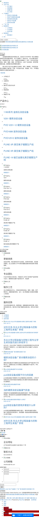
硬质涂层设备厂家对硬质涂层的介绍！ (20, 358)
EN (4, 37)
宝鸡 (14, 498)
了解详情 (2, 73)
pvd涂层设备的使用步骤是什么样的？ (19, 406)
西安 (8, 498)
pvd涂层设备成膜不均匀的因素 (18, 374)
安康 (31, 498)
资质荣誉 (9, 8)
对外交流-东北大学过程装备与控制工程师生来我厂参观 (20, 328)
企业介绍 (6, 4)
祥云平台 (21, 500)
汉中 (25, 498)
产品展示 (6, 13)
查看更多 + (7, 172)
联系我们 (6, 33)
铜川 (11, 498)
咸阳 (16, 498)
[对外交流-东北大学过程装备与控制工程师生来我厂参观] (20, 417)
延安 (22, 498)
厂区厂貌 (6, 24)
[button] (0, 434)
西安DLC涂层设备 (12, 15)
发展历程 (9, 10)
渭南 (19, 498)
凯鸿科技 (33, 500)
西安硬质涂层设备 (18, 42)
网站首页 (6, 3)
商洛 (34, 498)
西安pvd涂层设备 (28, 42)
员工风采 (9, 12)
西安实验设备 (11, 22)
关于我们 (9, 6)
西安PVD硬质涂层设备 (13, 17)
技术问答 (9, 31)
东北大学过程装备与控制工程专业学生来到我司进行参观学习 (21, 341)
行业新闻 (9, 29)
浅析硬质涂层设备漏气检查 (17, 389)
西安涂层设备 (9, 42)
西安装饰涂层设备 (12, 19)
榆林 (28, 498)
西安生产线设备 (11, 20)
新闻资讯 (6, 26)
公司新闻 (9, 28)
